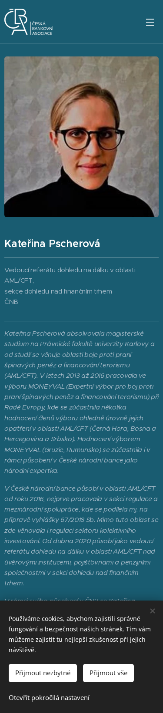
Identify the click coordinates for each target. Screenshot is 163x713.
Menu (150, 21)
